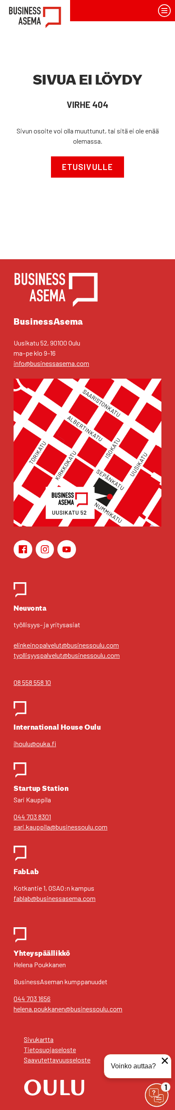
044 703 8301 (32, 817)
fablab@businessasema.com (55, 898)
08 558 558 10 (32, 682)
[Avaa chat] (157, 1095)
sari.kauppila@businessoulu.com (60, 827)
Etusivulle (87, 167)
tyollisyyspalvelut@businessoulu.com (67, 655)
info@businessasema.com (51, 363)
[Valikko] (164, 10)
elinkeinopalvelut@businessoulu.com (66, 645)
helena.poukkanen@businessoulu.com (68, 1009)
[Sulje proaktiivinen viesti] (165, 1061)
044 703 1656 (32, 998)
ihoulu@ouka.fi (35, 743)
